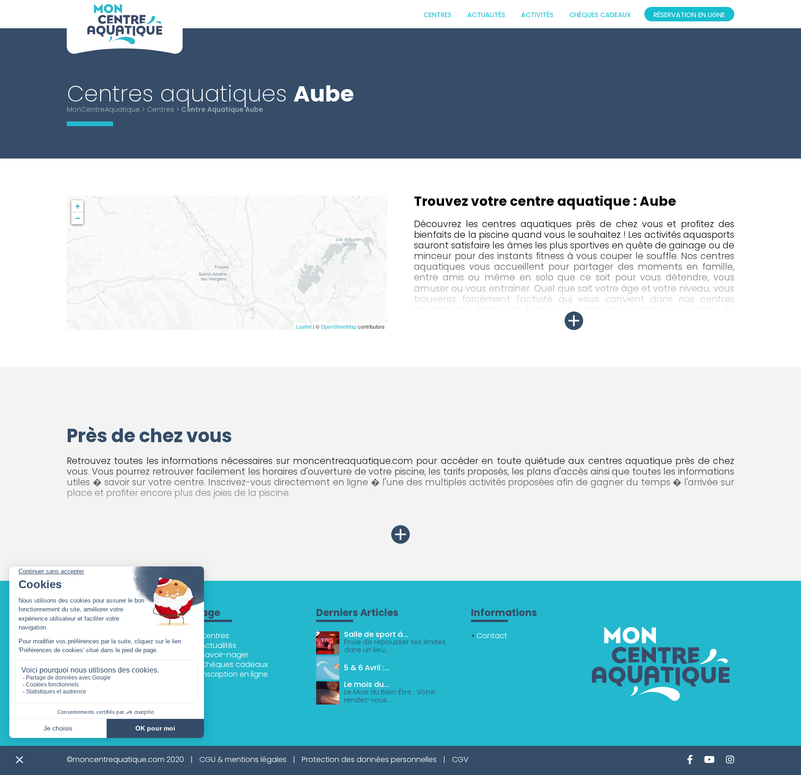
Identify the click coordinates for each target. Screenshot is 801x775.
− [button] (77, 218)
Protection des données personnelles (369, 759)
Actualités (486, 14)
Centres (437, 14)
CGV (460, 759)
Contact (492, 635)
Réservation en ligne (689, 14)
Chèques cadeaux (600, 14)
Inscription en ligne (234, 674)
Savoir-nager (224, 654)
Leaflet (304, 326)
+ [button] (77, 206)
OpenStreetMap (338, 326)
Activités (537, 14)
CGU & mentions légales (242, 759)
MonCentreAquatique (103, 109)
